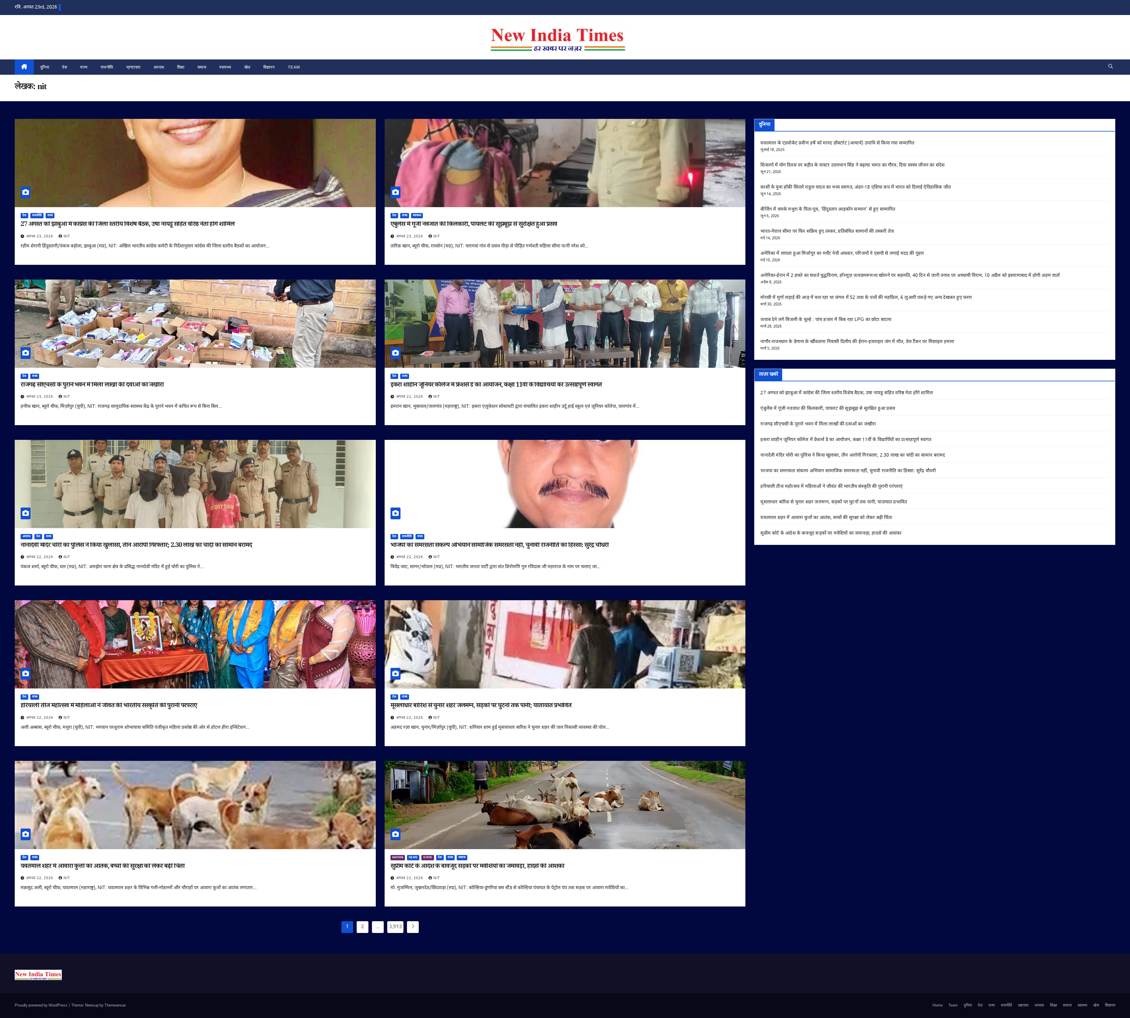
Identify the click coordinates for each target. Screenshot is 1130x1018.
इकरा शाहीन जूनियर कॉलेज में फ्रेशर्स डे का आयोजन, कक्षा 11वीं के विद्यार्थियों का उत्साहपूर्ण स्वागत (496, 386)
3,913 (395, 927)
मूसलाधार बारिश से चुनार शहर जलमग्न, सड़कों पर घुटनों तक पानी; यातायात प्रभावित (481, 706)
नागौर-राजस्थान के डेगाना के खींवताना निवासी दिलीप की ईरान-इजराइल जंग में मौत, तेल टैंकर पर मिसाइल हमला (857, 342)
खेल (247, 67)
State (427, 857)
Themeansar (115, 1005)
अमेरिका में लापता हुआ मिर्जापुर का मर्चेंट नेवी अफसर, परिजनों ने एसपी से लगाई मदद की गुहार (842, 254)
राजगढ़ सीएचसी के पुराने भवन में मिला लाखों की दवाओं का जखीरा (92, 386)
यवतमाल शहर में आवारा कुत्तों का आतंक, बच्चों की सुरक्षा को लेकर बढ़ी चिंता (103, 867)
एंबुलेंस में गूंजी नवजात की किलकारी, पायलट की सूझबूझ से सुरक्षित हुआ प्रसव (473, 225)
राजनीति (107, 67)
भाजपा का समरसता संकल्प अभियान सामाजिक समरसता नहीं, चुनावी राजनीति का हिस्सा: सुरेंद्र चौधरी (499, 546)
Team (294, 67)
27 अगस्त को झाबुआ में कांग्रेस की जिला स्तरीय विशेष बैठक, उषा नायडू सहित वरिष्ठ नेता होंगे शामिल (128, 225)
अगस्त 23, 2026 (40, 236)
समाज (202, 67)
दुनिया (44, 67)
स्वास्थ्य (225, 67)
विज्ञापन (269, 67)
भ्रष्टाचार (133, 67)
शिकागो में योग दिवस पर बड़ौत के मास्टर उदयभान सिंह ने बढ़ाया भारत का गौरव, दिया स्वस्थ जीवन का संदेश (852, 165)
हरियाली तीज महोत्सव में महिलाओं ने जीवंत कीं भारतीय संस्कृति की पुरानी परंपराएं (109, 706)
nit (67, 236)
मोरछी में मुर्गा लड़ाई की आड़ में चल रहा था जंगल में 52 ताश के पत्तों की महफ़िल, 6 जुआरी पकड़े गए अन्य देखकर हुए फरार (866, 298)
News (413, 857)
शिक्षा (181, 67)
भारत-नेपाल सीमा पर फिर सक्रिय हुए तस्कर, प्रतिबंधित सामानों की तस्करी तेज (827, 232)
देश (64, 67)
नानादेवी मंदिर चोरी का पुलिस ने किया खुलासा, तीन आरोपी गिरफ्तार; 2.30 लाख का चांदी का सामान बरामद (136, 546)
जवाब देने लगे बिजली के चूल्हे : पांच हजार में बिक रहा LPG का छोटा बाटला (825, 320)
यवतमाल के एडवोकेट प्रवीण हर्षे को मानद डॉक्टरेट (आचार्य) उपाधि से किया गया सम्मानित (837, 143)
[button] (1110, 67)
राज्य (84, 67)
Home (938, 1005)
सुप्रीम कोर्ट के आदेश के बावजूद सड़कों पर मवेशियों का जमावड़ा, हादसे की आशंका (477, 867)
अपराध (159, 67)
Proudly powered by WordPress (41, 1005)
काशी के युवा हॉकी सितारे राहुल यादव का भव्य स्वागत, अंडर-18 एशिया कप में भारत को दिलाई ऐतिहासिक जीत (855, 187)
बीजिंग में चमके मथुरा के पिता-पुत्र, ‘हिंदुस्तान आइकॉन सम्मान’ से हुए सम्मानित (827, 210)
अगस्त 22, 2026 (410, 397)
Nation (397, 857)
